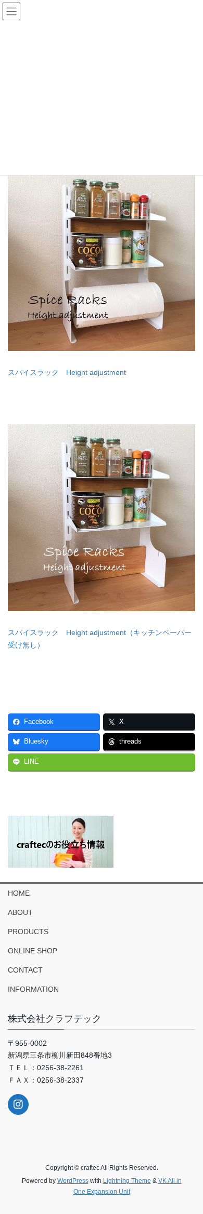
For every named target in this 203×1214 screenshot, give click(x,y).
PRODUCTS (28, 931)
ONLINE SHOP (32, 951)
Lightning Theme (127, 1180)
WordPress (72, 1180)
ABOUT (20, 912)
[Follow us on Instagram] (18, 1104)
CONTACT (25, 970)
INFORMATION (33, 989)
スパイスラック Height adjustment (67, 372)
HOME (19, 893)
